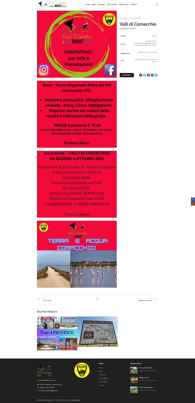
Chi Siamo (102, 375)
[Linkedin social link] (152, 75)
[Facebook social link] (140, 75)
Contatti (101, 385)
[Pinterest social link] (148, 75)
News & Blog (103, 382)
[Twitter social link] (144, 75)
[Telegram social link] (156, 75)
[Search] (157, 5)
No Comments (153, 370)
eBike (100, 371)
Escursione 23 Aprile (145, 368)
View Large (75, 318)
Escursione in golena (146, 387)
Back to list (98, 299)
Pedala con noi (144, 377)
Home (101, 368)
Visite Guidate (103, 378)
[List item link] (51, 388)
